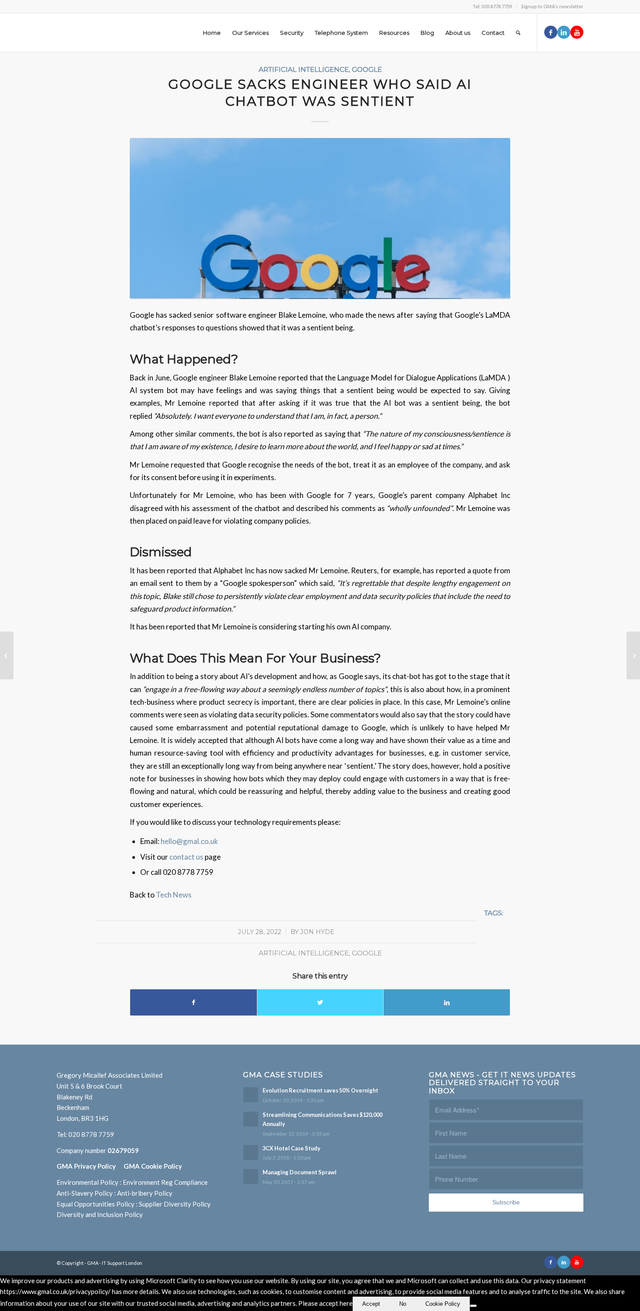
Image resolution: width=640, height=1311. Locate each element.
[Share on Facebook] (193, 1002)
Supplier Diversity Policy (175, 1204)
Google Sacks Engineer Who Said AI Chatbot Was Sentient (320, 92)
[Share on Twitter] (320, 1002)
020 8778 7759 (91, 1134)
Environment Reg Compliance (165, 1182)
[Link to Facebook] (550, 32)
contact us (187, 856)
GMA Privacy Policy (90, 1166)
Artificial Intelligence (304, 69)
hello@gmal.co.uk (189, 841)
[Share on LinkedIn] (447, 1002)
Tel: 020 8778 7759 (492, 6)
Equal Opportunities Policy (96, 1204)
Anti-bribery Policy (144, 1193)
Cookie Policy (442, 1304)
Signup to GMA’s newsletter (552, 6)
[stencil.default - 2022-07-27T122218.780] (320, 218)
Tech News (174, 894)
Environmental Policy (87, 1182)
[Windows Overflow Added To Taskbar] (6, 655)
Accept (371, 1304)
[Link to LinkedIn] (563, 32)
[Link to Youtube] (576, 32)
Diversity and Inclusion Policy (100, 1214)
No (402, 1304)
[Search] (518, 32)
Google (367, 69)
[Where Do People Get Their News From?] (633, 655)
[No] (473, 1305)
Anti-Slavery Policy (85, 1193)
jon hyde (317, 932)
